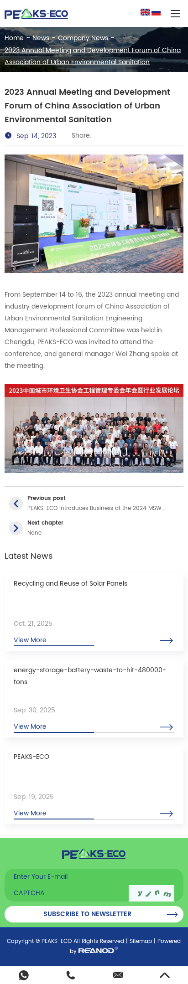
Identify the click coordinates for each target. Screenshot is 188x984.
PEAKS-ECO (31, 757)
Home (14, 37)
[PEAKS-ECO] (36, 13)
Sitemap (141, 941)
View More (30, 640)
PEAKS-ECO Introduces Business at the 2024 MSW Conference (94, 509)
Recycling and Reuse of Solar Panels (70, 583)
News (40, 37)
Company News (83, 37)
